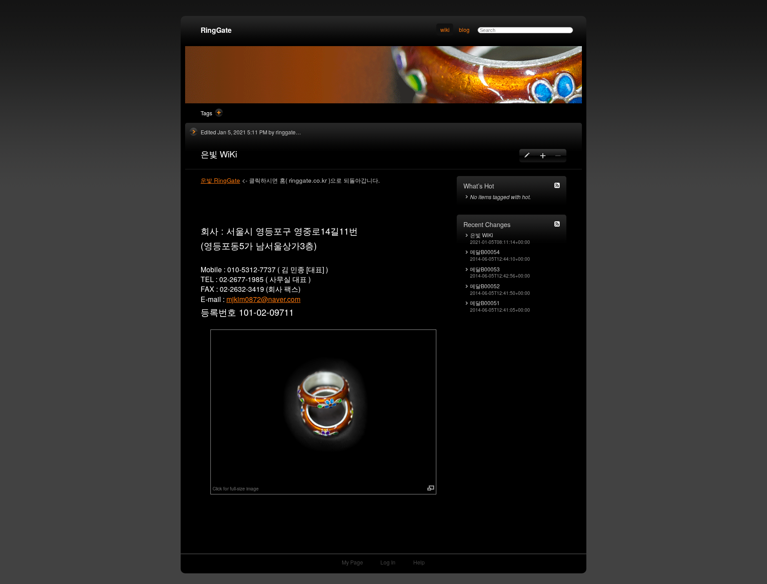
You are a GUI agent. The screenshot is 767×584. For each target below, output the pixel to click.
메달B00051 (485, 303)
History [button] (194, 132)
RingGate (216, 30)
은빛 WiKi (481, 235)
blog (464, 29)
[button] (323, 406)
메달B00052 (485, 286)
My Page (352, 562)
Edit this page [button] (527, 155)
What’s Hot (478, 186)
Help (419, 562)
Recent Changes (486, 224)
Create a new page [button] (542, 155)
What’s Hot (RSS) (557, 185)
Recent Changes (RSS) (557, 224)
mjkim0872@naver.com (263, 299)
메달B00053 (485, 269)
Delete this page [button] (557, 155)
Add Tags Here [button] (219, 113)
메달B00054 (485, 252)
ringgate (286, 132)
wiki (445, 29)
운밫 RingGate (220, 180)
